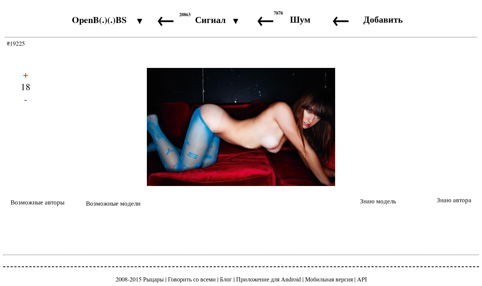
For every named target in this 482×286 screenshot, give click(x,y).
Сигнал (210, 19)
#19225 (16, 43)
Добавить (383, 19)
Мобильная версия (329, 279)
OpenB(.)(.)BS (99, 19)
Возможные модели (113, 203)
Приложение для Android (268, 279)
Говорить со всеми (192, 279)
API (362, 279)
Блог (226, 279)
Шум (300, 19)
